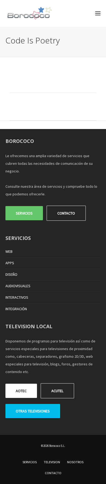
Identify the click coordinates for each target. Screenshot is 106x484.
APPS (9, 262)
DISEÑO (11, 274)
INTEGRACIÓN (16, 308)
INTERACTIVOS (16, 297)
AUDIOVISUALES (17, 285)
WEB (9, 251)
